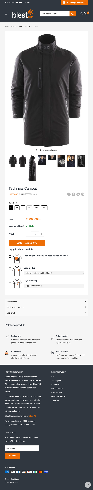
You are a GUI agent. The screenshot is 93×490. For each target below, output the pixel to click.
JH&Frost (13, 194)
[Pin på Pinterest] (73, 194)
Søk (52, 377)
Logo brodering (30, 281)
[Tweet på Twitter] (78, 194)
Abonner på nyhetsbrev (76, 3)
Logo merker (29, 268)
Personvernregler (58, 396)
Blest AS (32, 416)
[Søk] (73, 13)
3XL (44, 207)
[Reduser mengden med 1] (28, 234)
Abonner (12, 456)
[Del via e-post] (82, 194)
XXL (36, 207)
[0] (86, 13)
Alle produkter (16, 27)
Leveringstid (56, 381)
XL (29, 207)
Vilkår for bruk (56, 392)
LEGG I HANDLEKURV (27, 243)
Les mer (18, 258)
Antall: (11, 234)
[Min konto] (81, 13)
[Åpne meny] (6, 14)
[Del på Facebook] (69, 194)
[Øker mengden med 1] (41, 234)
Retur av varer (57, 389)
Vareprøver (55, 384)
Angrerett (55, 400)
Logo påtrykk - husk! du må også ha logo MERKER (46, 256)
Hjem (7, 27)
